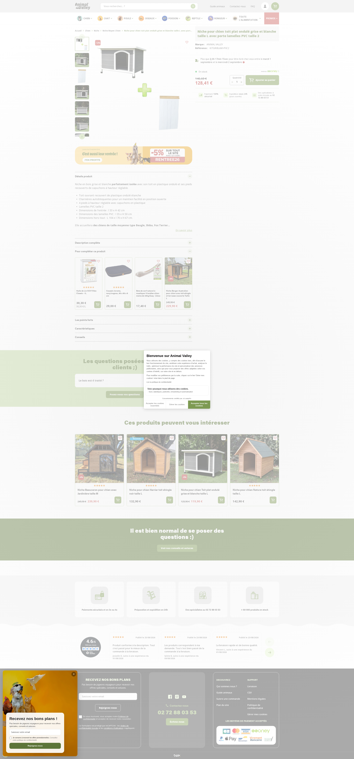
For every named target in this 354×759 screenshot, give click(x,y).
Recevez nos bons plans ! (33, 719)
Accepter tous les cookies (199, 404)
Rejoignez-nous (35, 746)
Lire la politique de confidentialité (159, 382)
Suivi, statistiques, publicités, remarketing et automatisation (171, 392)
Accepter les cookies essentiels (155, 404)
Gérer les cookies (177, 404)
